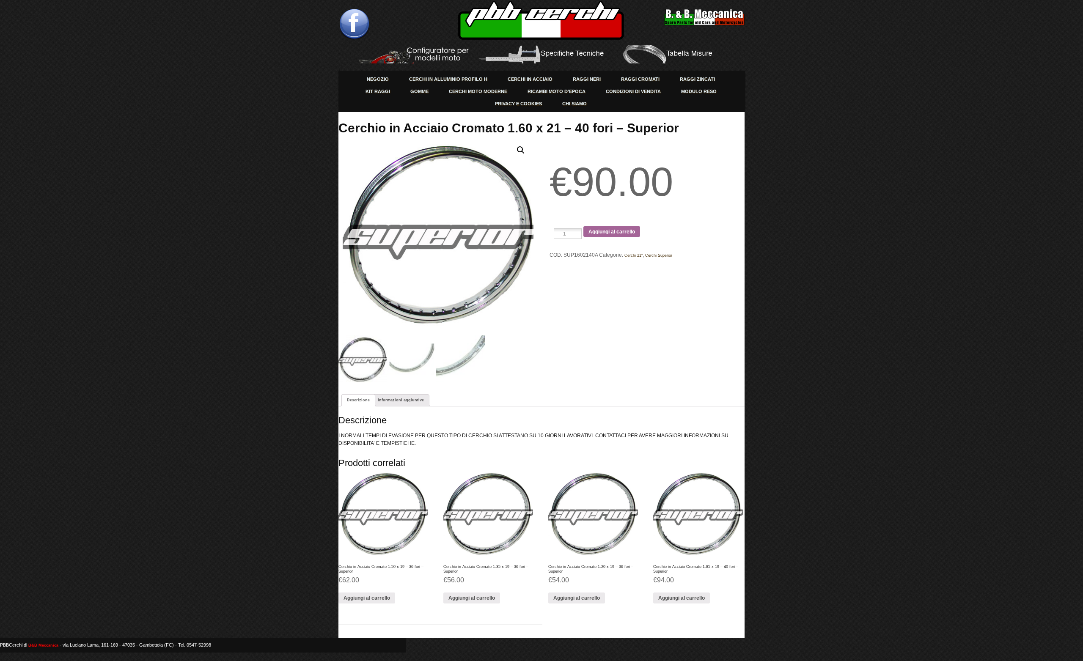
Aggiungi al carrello (611, 232)
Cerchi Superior (658, 255)
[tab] (358, 400)
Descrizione (358, 400)
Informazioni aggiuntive (401, 400)
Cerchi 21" (633, 255)
